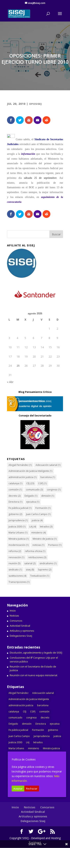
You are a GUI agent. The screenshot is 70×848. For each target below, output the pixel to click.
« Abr (10, 382)
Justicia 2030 (17, 526)
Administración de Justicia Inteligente (30, 471)
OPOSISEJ (35, 104)
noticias (38, 545)
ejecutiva (32, 501)
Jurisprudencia (18, 520)
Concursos (16, 620)
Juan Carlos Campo (38, 514)
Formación (43, 508)
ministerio (38, 532)
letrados (46, 526)
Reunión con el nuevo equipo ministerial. (34, 675)
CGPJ (42, 483)
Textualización (39, 575)
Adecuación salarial (48, 465)
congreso (54, 489)
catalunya (15, 483)
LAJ (32, 526)
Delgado (30, 495)
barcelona (47, 477)
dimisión (47, 495)
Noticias (14, 615)
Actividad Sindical (20, 625)
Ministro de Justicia (45, 538)
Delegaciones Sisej (21, 635)
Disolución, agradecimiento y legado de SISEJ (36, 652)
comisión (15, 489)
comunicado (34, 489)
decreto (15, 495)
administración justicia (23, 477)
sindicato (15, 569)
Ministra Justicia (19, 538)
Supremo (44, 569)
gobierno (15, 514)
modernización (19, 545)
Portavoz (54, 545)
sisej (30, 569)
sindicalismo (48, 563)
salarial (30, 563)
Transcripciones (19, 582)
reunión (14, 563)
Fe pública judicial (20, 508)
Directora (15, 501)
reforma (15, 551)
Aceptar (18, 788)
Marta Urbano (18, 532)
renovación (16, 557)
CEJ (30, 483)
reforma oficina (35, 551)
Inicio (13, 610)
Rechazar (31, 788)
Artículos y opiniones (22, 630)
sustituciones (17, 575)
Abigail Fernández (20, 465)
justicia (37, 520)
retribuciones (37, 557)
